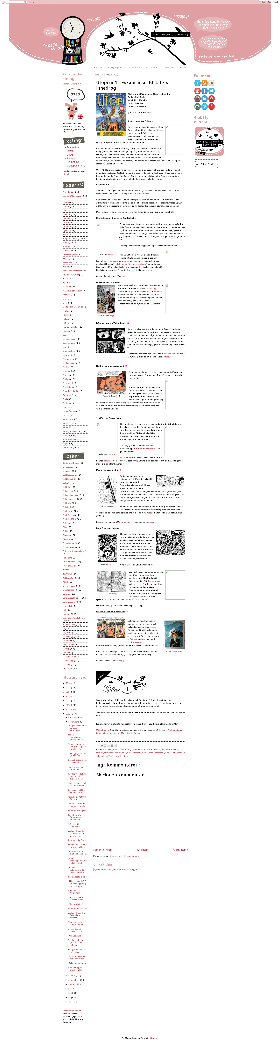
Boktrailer (67, 503)
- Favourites (72, 147)
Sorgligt (66, 375)
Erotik (66, 234)
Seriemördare (69, 343)
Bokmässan (68, 491)
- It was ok (71, 158)
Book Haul (68, 511)
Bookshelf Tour (70, 519)
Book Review (69, 515)
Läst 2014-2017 (134, 67)
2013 (68, 705)
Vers (65, 427)
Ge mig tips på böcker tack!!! (75, 930)
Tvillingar (67, 403)
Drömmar (67, 226)
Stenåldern (68, 387)
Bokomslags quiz (71, 495)
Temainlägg (68, 636)
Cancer (66, 206)
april (70, 1002)
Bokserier (169, 67)
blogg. (111, 564)
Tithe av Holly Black (77, 840)
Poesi (65, 315)
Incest (66, 278)
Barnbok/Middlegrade (73, 196)
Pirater (66, 311)
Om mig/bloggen (114, 67)
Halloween (68, 262)
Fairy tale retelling (71, 238)
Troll (65, 399)
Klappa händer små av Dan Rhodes (77, 784)
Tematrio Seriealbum (77, 908)
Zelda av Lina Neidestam (74, 891)
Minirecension (69, 586)
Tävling (66, 648)
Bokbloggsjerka (70, 475)
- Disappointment (75, 165)
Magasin (181, 752)
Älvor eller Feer (70, 439)
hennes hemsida (171, 354)
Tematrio (67, 640)
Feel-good (68, 246)
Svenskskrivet (69, 624)
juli (69, 988)
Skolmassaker (69, 363)
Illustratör (108, 752)
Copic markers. (134, 642)
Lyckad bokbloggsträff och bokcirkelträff (77, 860)
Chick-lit (67, 210)
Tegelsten (67, 632)
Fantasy (67, 242)
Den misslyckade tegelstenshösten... (78, 852)
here (73, 132)
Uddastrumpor (103, 730)
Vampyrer (67, 419)
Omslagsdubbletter (72, 598)
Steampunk (68, 383)
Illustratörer (68, 570)
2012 (68, 709)
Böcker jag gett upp (77, 963)
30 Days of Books (71, 463)
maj (70, 997)
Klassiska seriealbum (73, 291)
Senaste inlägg (102, 849)
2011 (68, 714)
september (73, 980)
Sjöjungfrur (68, 359)
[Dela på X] (108, 745)
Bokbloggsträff (70, 479)
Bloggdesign (69, 467)
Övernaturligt (69, 447)
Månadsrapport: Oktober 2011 (75, 968)
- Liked (69, 154)
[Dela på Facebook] (111, 745)
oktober (72, 975)
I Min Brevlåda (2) (76, 904)
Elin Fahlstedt (153, 749)
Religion (67, 319)
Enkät (66, 531)
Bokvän (66, 507)
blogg (112, 316)
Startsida (98, 67)
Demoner (67, 218)
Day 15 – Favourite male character (76, 957)
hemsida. (114, 261)
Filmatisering (69, 543)
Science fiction (70, 339)
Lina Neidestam (156, 752)
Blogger (153, 1038)
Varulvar (67, 423)
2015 (68, 696)
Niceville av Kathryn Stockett (77, 798)
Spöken (66, 379)
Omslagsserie (69, 602)
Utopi (125, 756)
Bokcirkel (67, 483)
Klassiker (67, 287)
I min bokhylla (69, 562)
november (73, 722)
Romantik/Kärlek (70, 327)
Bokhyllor (67, 487)
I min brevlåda (69, 566)
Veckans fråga (69, 656)
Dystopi (66, 230)
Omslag (66, 594)
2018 (68, 683)
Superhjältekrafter (71, 391)
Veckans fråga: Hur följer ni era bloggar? (76, 915)
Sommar (67, 371)
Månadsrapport (70, 590)
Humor (99, 752)
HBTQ (66, 258)
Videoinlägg (68, 660)
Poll (65, 610)
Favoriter (67, 535)
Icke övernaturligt (71, 275)
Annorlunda (68, 192)
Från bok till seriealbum (74, 551)
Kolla (161, 730)
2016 (68, 692)
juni (70, 993)
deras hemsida (143, 193)
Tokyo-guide (69, 644)
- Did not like (72, 162)
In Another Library (174, 730)
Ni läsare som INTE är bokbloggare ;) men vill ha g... (77, 883)
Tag (65, 628)
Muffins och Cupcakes (73, 307)
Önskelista (68, 668)
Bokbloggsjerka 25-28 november (77, 754)
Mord (65, 303)
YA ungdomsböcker (72, 431)
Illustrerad (67, 574)
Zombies (67, 435)
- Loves (69, 150)
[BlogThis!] (105, 745)
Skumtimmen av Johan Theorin (75, 923)
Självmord (67, 355)
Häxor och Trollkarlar (73, 270)
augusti (72, 984)
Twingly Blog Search (72, 1010)
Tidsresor (67, 395)
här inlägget (152, 288)
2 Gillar (108, 749)
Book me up (114, 733)
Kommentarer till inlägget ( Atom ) (125, 856)
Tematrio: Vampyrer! (77, 810)
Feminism (67, 250)
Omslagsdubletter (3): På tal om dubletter (76, 942)
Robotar (67, 323)
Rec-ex (66, 614)
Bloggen (67, 471)
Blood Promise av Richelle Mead (76, 898)
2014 (68, 700)
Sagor (66, 335)
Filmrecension (69, 547)
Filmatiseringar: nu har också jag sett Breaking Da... (77, 746)
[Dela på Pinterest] (115, 745)
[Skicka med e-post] (101, 745)
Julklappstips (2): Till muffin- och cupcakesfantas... (77, 776)
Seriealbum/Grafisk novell (109, 756)
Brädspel (67, 523)
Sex (65, 347)
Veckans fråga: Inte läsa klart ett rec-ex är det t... (77, 833)
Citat (65, 527)
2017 (68, 687)
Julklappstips (69, 578)
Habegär (67, 558)
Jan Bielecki (120, 752)
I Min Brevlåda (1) (76, 936)
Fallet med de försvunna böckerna (130, 264)
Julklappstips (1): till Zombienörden (77, 791)
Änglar (66, 443)
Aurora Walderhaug (122, 749)
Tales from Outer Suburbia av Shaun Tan (75, 817)
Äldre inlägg (180, 849)
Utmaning (67, 652)
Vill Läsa (67, 664)
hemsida (110, 254)
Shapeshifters (69, 351)
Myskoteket (126, 733)
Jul (64, 283)
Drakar (66, 222)
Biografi (66, 202)
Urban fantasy (69, 411)
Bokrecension (139, 749)
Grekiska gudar (70, 254)
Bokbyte (182, 67)
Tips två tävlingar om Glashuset (77, 761)
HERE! (66, 174)
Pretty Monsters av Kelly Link (76, 950)
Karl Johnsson (134, 752)
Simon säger (102, 733)
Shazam (136, 733)
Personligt (67, 606)
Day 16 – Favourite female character (77, 804)
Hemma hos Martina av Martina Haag (77, 845)
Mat (65, 299)
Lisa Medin (170, 752)
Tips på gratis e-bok (77, 877)
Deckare (67, 214)
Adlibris (149, 121)
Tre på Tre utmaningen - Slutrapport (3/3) (76, 737)
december (73, 717)
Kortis (145, 752)
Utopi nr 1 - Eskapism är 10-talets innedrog (76, 870)
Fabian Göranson (169, 749)
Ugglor (66, 407)
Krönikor (67, 295)
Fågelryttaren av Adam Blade (75, 768)
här (124, 276)
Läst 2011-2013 (153, 67)
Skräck (66, 367)
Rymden (67, 331)
